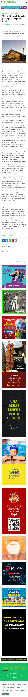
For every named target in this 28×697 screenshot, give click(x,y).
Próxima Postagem (21, 262)
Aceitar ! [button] (5, 694)
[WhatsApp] (10, 240)
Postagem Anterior (6, 262)
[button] (2, 2)
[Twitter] (6, 240)
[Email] (16, 240)
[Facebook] (3, 240)
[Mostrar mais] (19, 240)
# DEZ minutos (13, 13)
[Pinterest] (13, 240)
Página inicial (5, 13)
